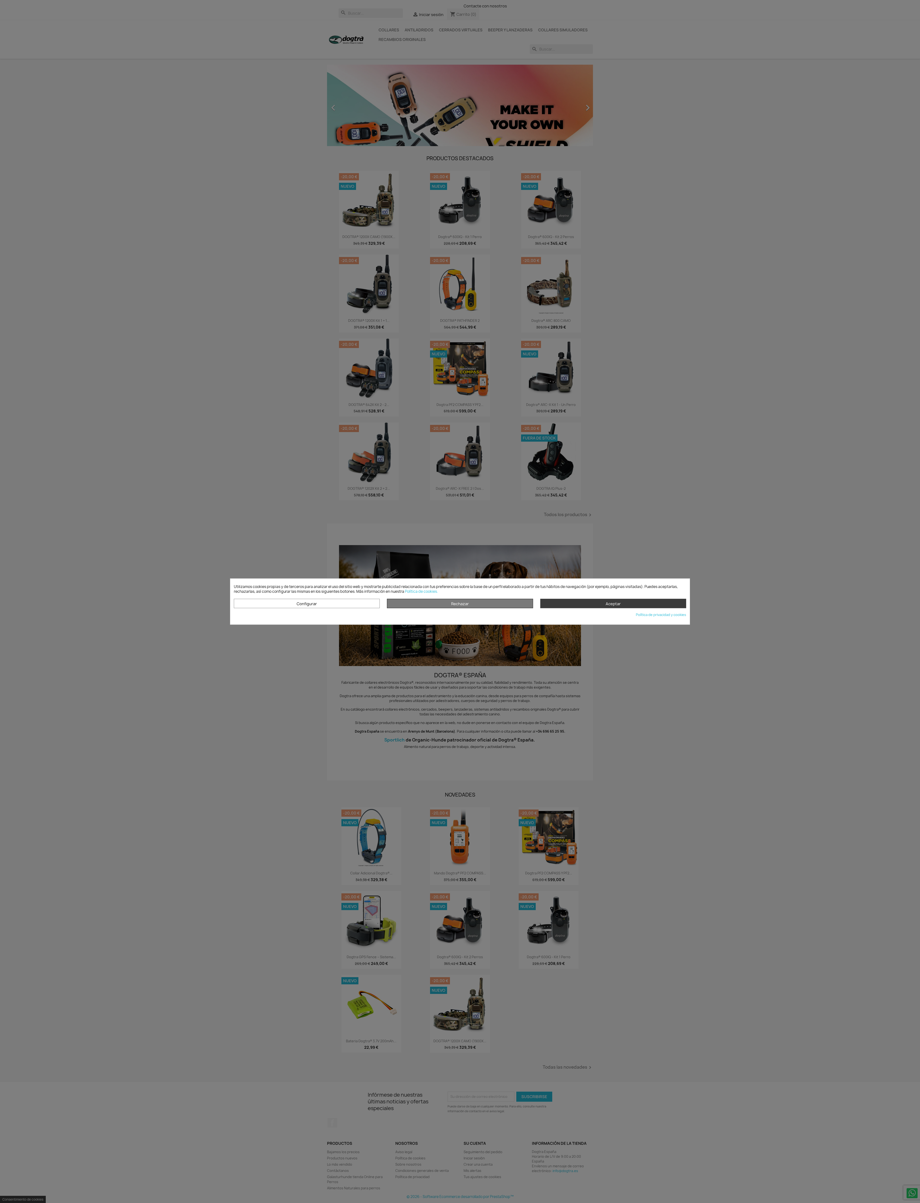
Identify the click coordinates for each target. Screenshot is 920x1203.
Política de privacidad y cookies (661, 614)
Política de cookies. (421, 591)
